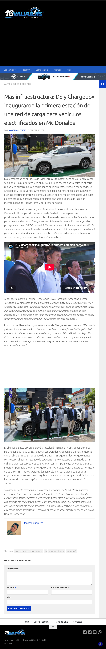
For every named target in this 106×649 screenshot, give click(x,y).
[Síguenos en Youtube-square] (95, 632)
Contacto (77, 621)
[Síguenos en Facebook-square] (85, 632)
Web (9, 597)
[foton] (53, 76)
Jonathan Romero (17, 130)
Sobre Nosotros (41, 621)
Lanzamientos (11, 70)
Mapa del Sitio (61, 621)
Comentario (13, 569)
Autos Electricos (15, 84)
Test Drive (26, 70)
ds (46, 551)
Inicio (26, 621)
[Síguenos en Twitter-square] (90, 632)
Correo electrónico (60, 587)
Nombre (11, 587)
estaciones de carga (56, 551)
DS (29, 84)
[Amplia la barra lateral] (102, 84)
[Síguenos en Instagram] (100, 632)
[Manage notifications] (100, 644)
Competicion (41, 70)
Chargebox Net (36, 551)
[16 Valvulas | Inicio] (25, 13)
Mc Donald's (71, 551)
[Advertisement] (53, 45)
